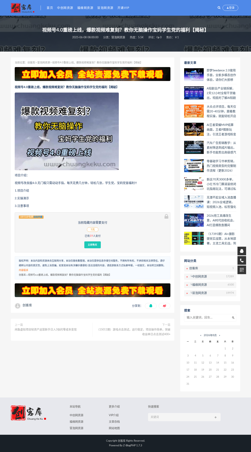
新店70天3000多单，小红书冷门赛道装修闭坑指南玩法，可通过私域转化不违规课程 (221, 184)
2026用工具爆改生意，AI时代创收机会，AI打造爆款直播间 (221, 220)
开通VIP (123, 7)
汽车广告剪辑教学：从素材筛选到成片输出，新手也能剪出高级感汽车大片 (221, 148)
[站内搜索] (219, 7)
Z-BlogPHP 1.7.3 (132, 445)
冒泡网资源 (105, 7)
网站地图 (114, 428)
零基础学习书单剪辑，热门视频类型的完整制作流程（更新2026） (221, 166)
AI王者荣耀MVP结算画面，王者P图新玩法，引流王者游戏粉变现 (221, 130)
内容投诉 (23, 270)
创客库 (31, 62)
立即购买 (92, 245)
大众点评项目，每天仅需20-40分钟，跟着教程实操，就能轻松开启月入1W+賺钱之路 (221, 111)
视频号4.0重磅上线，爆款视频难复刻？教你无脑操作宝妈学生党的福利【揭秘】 (69, 275)
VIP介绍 (114, 415)
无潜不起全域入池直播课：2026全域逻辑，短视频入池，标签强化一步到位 (221, 202)
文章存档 (114, 421)
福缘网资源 (85, 7)
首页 (50, 7)
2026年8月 (210, 335)
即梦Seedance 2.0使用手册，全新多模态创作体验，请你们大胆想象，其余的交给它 (221, 75)
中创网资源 (65, 7)
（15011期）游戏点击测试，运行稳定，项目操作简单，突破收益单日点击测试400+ (133, 332)
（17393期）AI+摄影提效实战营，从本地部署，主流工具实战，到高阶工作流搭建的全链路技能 (221, 239)
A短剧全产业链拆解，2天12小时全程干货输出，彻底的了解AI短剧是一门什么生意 (221, 93)
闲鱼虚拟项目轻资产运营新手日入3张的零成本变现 (46, 329)
